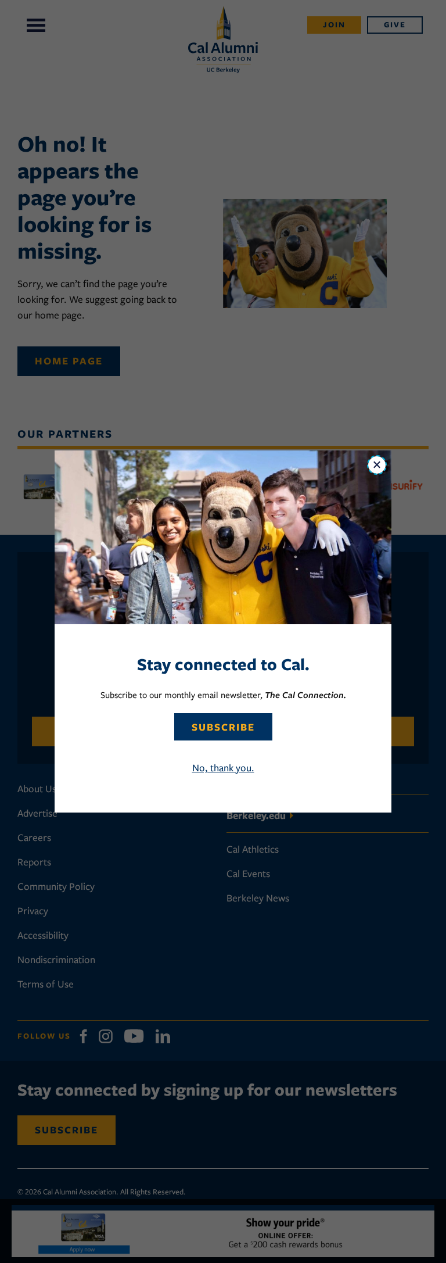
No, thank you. (223, 768)
